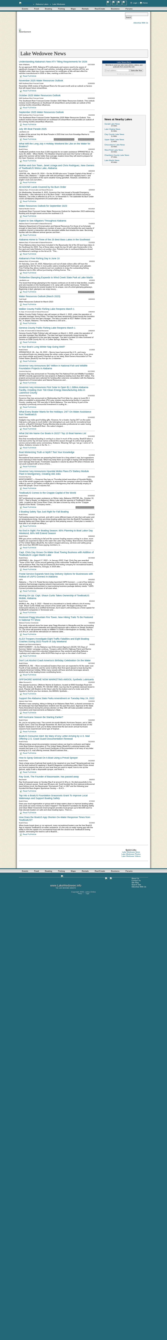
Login (135, 3)
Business (115, 9)
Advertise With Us (140, 23)
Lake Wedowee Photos (131, 854)
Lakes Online (90, 892)
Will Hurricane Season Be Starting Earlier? (41, 717)
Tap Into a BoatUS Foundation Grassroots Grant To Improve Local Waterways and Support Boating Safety (53, 797)
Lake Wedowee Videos (131, 856)
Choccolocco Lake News (115, 145)
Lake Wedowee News (131, 852)
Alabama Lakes (42, 4)
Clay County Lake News (114, 134)
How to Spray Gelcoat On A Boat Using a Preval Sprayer (48, 757)
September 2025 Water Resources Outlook (41, 112)
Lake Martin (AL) (86, 139)
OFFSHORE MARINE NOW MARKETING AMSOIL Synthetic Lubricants (56, 679)
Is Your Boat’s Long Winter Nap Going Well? (42, 347)
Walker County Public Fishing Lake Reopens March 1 (46, 309)
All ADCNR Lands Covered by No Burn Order (42, 187)
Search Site (136, 885)
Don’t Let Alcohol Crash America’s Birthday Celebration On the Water (55, 660)
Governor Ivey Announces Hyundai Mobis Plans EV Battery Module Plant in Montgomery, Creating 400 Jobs (54, 472)
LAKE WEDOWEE (64, 888)
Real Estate (100, 9)
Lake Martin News (112, 160)
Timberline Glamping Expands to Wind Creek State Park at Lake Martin (56, 277)
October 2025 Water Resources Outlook (40, 95)
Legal (87, 893)
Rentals (85, 9)
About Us (135, 878)
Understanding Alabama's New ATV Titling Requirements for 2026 (53, 61)
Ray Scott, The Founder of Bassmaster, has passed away (49, 776)
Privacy (80, 893)
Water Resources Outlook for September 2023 (43, 206)
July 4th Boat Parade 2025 (33, 129)
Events (25, 9)
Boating (48, 9)
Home (145, 3)
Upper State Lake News (114, 139)
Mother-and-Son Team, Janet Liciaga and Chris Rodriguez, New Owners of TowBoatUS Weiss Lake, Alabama (56, 166)
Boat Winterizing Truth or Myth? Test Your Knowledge (46, 452)
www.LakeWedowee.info (65, 885)
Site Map (135, 883)
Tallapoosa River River (64, 139)
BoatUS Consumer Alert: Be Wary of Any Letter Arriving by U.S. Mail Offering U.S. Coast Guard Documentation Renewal (54, 737)
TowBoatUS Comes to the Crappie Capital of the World (47, 493)
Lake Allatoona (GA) (85, 507)
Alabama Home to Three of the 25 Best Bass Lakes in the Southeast (54, 239)
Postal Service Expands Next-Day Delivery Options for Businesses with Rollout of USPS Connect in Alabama (56, 575)
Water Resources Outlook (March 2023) (39, 296)
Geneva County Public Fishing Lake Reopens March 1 (47, 328)
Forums (129, 9)
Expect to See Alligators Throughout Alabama (42, 220)
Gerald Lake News (112, 124)
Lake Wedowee (58, 4)
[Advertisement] (78, 30)
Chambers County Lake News (117, 155)
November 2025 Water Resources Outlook (41, 80)
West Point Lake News (114, 150)
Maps (73, 9)
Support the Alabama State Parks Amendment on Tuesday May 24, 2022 (56, 698)
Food (36, 9)
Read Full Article (29, 76)
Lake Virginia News (112, 129)
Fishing (61, 9)
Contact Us (136, 880)
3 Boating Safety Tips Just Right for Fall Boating (44, 511)
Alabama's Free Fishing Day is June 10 (39, 258)
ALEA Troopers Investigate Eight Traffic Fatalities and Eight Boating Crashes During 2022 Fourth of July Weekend (54, 640)
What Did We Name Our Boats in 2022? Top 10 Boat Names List (52, 433)
